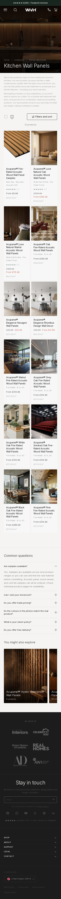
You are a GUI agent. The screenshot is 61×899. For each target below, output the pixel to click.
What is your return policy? (17, 622)
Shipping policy (10, 892)
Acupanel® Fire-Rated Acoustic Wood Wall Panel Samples (15, 173)
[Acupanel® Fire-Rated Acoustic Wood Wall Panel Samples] (17, 148)
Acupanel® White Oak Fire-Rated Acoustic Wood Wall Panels (15, 447)
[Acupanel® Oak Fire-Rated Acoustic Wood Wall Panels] (44, 223)
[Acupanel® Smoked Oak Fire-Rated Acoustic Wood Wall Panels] (44, 421)
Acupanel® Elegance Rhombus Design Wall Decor (44, 322)
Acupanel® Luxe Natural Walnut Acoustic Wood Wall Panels (15, 249)
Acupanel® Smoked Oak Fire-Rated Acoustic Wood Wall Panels (43, 447)
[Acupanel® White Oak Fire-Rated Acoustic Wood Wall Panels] (17, 421)
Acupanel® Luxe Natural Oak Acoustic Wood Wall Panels (42, 173)
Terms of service (38, 887)
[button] (5, 10)
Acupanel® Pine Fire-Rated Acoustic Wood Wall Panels (44, 510)
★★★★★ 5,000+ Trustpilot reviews (30, 3)
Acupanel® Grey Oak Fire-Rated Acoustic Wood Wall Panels (42, 382)
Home (6, 60)
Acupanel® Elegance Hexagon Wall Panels (16, 322)
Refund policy (9, 887)
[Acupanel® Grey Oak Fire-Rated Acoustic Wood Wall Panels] (44, 356)
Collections (19, 60)
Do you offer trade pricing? (17, 602)
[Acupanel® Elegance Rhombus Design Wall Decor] (44, 299)
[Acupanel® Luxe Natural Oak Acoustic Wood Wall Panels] (44, 148)
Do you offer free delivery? (17, 630)
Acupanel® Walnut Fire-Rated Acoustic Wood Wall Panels (16, 380)
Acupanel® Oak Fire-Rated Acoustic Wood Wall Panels (44, 247)
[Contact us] (49, 10)
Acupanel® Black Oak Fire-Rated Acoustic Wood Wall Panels (15, 512)
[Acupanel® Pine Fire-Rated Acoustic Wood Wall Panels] (44, 486)
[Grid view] (6, 117)
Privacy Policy (43, 806)
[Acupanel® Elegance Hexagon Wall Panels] (17, 299)
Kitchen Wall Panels (37, 60)
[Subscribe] (53, 799)
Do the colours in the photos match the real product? (26, 612)
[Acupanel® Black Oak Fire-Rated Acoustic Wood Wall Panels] (17, 486)
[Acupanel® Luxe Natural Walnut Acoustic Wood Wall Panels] (17, 223)
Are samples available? (15, 566)
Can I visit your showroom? (18, 595)
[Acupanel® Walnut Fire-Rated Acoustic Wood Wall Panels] (17, 356)
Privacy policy (23, 887)
